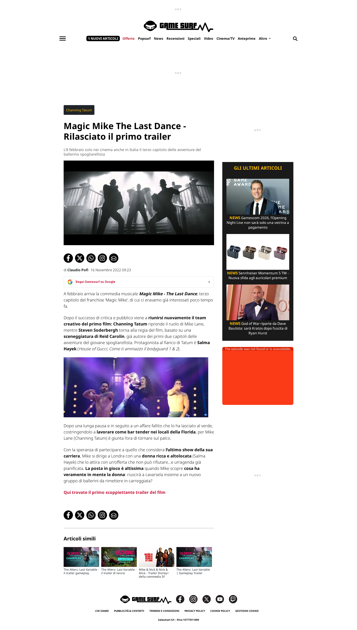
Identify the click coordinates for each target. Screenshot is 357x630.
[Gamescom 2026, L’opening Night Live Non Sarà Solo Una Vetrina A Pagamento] (257, 196)
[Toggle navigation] (63, 38)
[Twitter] (208, 599)
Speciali (194, 38)
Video (208, 38)
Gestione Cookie (247, 611)
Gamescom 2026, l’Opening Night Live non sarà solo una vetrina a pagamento (258, 222)
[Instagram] (195, 599)
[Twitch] (233, 599)
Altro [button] (263, 38)
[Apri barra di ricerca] (295, 38)
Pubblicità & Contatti (129, 611)
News (158, 38)
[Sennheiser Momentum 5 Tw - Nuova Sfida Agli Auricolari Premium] (257, 251)
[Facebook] (182, 599)
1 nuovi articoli (103, 38)
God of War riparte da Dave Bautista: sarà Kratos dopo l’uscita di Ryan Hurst (257, 328)
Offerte (129, 38)
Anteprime (247, 38)
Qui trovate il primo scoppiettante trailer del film (114, 492)
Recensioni (175, 38)
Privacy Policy (194, 611)
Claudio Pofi (77, 270)
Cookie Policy (220, 611)
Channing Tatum (79, 110)
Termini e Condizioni (164, 611)
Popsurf (144, 38)
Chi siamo (102, 611)
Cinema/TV (225, 38)
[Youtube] (222, 599)
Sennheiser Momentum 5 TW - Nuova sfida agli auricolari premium (258, 275)
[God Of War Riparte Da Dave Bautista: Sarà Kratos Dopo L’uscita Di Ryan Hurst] (257, 302)
